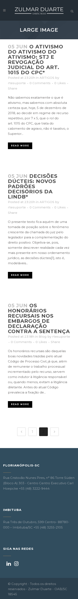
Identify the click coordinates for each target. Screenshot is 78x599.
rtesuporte (17, 83)
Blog (43, 336)
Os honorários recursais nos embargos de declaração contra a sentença (39, 318)
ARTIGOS (47, 78)
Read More (20, 145)
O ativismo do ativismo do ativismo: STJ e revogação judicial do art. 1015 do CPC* (35, 59)
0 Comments (40, 83)
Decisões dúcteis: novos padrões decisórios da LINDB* (32, 186)
